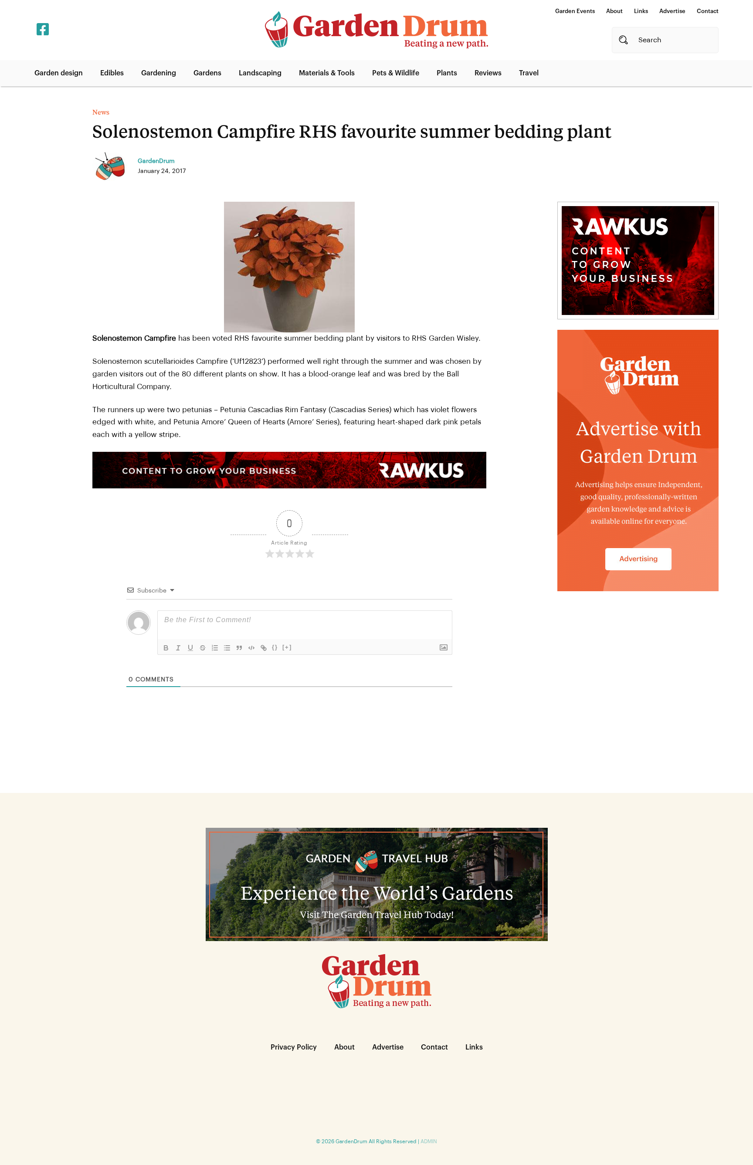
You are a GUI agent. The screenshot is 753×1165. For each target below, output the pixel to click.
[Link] (264, 648)
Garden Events (575, 11)
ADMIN (429, 1141)
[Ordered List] (215, 648)
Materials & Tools (327, 73)
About (614, 11)
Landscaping (260, 73)
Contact (708, 11)
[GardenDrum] (376, 30)
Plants (447, 73)
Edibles (112, 73)
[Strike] (203, 648)
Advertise (672, 11)
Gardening (158, 73)
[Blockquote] (239, 648)
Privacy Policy (294, 1047)
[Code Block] (251, 648)
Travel (529, 73)
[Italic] (178, 648)
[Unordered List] (227, 648)
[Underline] (190, 648)
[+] (287, 647)
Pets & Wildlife (395, 73)
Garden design (58, 73)
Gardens (207, 73)
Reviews (488, 73)
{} (275, 647)
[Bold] (166, 648)
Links (641, 11)
